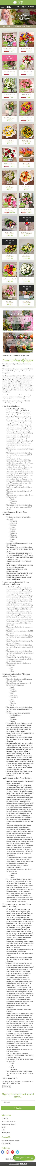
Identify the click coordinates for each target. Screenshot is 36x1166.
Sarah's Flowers (6, 355)
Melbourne (17, 355)
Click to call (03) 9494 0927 (18, 1164)
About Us (5, 1118)
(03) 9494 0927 (29, 7)
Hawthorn (13, 525)
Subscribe (18, 1108)
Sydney (20, 923)
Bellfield (12, 531)
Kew (11, 541)
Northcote (13, 529)
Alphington (25, 355)
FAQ (3, 1130)
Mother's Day (22, 555)
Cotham (12, 527)
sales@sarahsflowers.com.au (11, 1140)
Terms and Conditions (8, 1121)
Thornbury (13, 535)
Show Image (6, 1086)
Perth (15, 923)
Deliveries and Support (9, 1124)
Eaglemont (13, 533)
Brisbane (10, 923)
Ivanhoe (12, 539)
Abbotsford (13, 523)
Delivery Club (6, 1132)
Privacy (4, 1127)
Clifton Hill (13, 537)
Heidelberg (13, 521)
